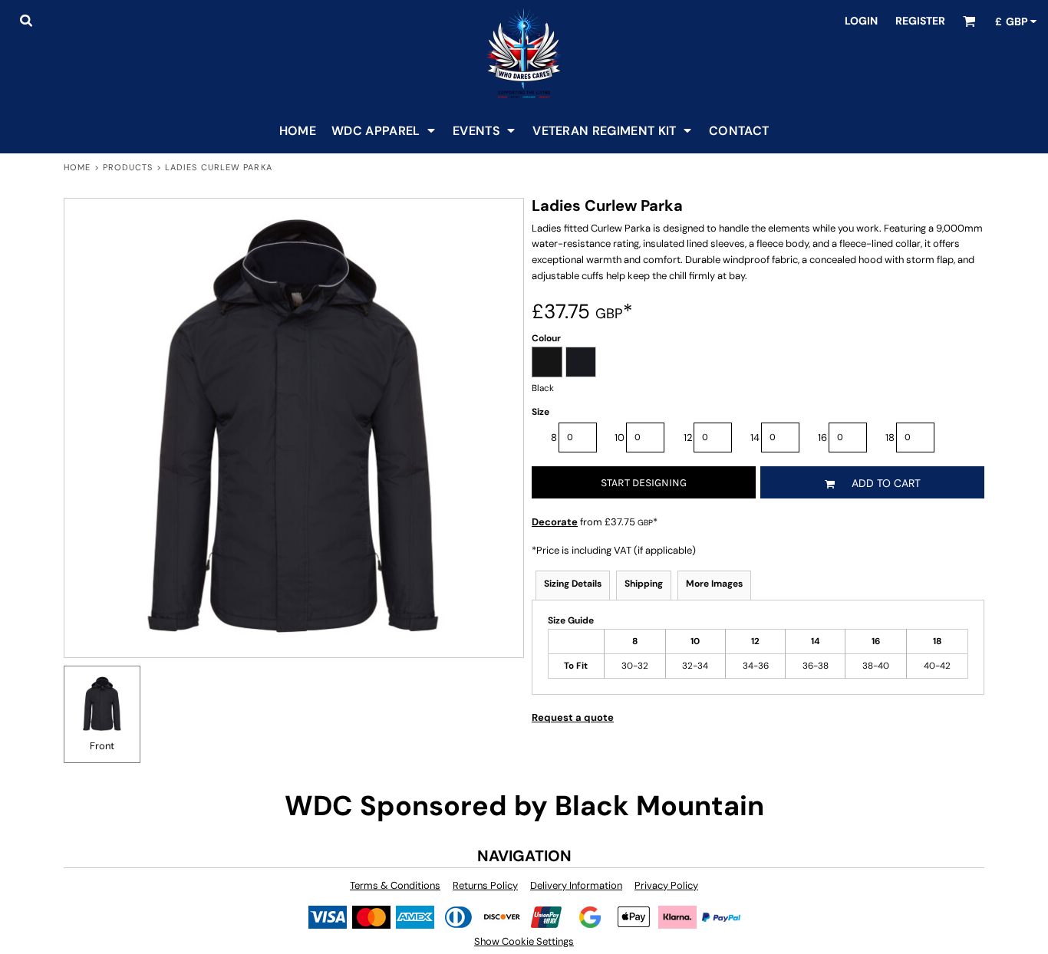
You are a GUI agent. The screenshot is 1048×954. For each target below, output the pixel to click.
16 (822, 437)
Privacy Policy (666, 885)
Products (128, 167)
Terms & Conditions (395, 885)
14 (755, 437)
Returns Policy (485, 885)
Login (861, 21)
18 (890, 437)
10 (620, 437)
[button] (25, 20)
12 (688, 437)
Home (77, 167)
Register (920, 21)
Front (102, 745)
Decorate (555, 521)
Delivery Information (576, 885)
